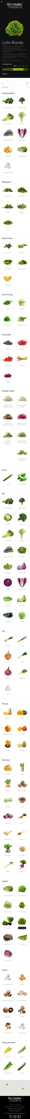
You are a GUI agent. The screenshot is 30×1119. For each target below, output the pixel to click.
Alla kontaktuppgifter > (15, 1111)
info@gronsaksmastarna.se (15, 1109)
